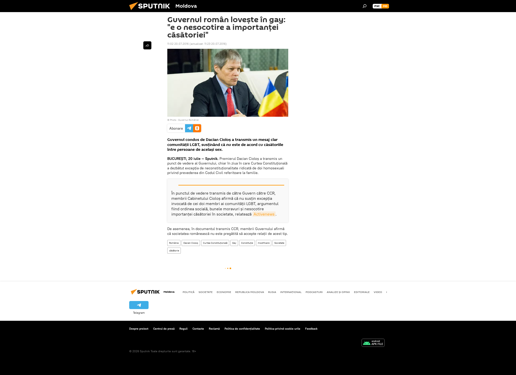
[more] (147, 45)
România (174, 242)
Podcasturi (314, 292)
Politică (189, 292)
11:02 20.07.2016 (178, 44)
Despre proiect (138, 328)
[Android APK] (373, 343)
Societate (279, 242)
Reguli (183, 328)
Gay (234, 242)
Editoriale (362, 292)
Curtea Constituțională (215, 242)
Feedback (311, 328)
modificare (263, 242)
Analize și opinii (338, 292)
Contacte (198, 328)
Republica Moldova (249, 292)
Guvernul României (188, 119)
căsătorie (174, 250)
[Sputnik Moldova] (151, 11)
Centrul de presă (164, 328)
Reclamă (214, 328)
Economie (224, 292)
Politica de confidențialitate (242, 328)
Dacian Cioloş (190, 242)
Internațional (291, 292)
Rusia (272, 292)
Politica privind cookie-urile (282, 328)
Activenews (264, 214)
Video (378, 292)
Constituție (247, 242)
